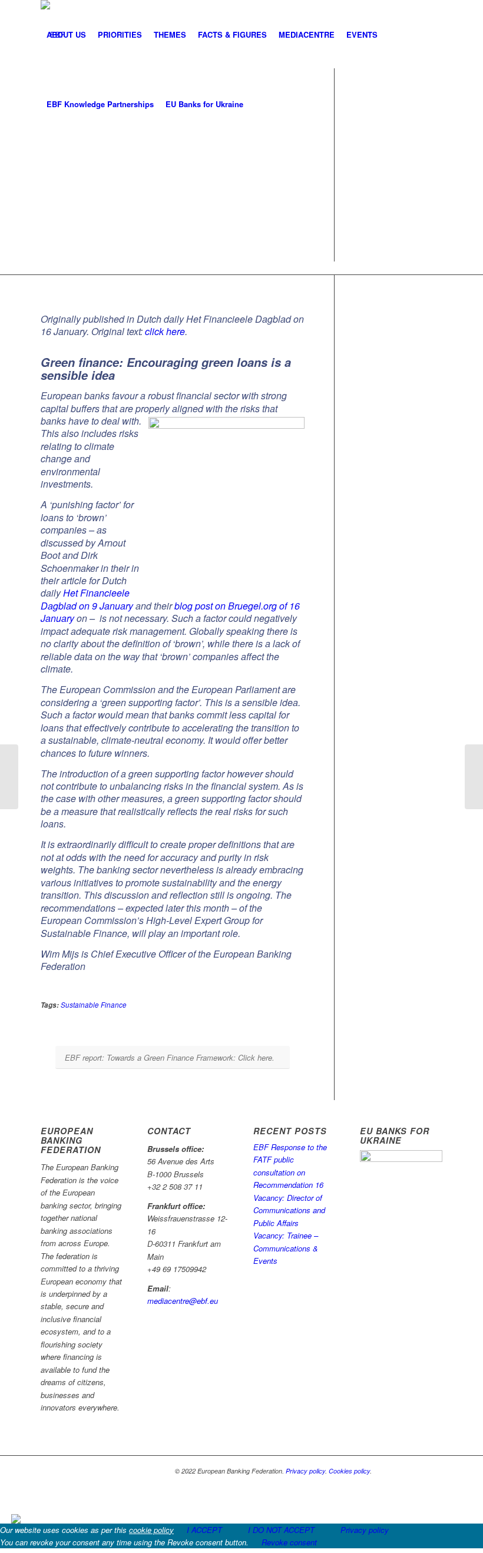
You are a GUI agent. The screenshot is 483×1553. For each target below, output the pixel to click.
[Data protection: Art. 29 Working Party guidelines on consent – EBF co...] (474, 776)
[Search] (259, 104)
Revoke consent (289, 1542)
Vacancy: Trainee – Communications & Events (285, 1248)
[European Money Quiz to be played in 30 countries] (9, 776)
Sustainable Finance (94, 1004)
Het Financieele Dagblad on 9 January (87, 599)
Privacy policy (305, 1470)
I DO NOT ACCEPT (281, 1529)
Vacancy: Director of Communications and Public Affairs (289, 1210)
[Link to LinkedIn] (416, 1470)
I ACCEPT (204, 1529)
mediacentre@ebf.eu (182, 1300)
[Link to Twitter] (398, 1470)
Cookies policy (349, 1470)
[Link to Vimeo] (433, 1470)
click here (165, 331)
